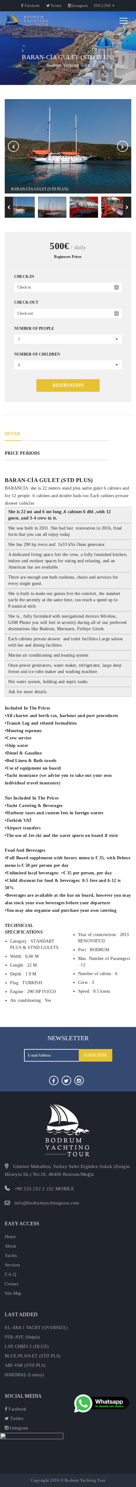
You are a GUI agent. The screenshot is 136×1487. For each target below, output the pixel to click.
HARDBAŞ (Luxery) (24, 1374)
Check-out (26, 302)
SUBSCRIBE (95, 1055)
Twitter (56, 5)
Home (10, 1236)
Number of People (34, 328)
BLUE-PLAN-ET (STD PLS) (32, 1356)
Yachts (11, 1255)
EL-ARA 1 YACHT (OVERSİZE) (36, 1327)
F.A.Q (10, 1274)
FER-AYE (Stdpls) (22, 1337)
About (10, 1246)
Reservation (68, 385)
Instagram (79, 5)
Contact (12, 1284)
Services (12, 1265)
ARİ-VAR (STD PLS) (25, 1365)
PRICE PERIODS (22, 453)
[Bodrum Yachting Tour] (26, 20)
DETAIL (13, 433)
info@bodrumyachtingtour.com (47, 1202)
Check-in (24, 276)
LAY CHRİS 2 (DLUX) (27, 1346)
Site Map (13, 1293)
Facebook (32, 5)
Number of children (37, 354)
